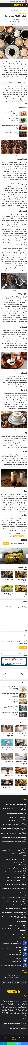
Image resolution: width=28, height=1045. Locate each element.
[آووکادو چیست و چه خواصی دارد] (21, 588)
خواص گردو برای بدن (22, 775)
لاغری (8, 980)
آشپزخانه (24, 975)
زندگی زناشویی (23, 977)
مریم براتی (18, 942)
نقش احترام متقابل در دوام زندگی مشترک (7, 734)
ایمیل (25, 630)
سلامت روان (10, 977)
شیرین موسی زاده (17, 953)
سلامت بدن (17, 977)
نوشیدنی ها (18, 540)
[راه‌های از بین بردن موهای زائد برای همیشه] (21, 756)
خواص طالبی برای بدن (8, 593)
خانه (25, 10)
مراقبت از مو (17, 982)
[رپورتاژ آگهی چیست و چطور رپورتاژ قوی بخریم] (7, 742)
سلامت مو (4, 977)
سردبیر (24, 19)
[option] (14, 556)
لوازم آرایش (24, 982)
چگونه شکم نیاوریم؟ (9, 775)
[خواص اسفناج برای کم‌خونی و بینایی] (23, 120)
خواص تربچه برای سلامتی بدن (11, 132)
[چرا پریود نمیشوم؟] (21, 728)
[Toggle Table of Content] (23, 83)
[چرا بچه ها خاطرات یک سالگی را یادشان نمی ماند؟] (23, 714)
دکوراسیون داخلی (12, 975)
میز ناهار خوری (23, 1028)
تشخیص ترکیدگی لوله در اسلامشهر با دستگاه (12, 1023)
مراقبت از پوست (10, 982)
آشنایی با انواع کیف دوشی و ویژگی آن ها (21, 748)
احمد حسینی (18, 964)
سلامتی (25, 980)
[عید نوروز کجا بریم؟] (7, 756)
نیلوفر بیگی (18, 958)
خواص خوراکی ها (14, 10)
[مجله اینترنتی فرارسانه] (19, 5)
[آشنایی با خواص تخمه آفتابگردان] (21, 574)
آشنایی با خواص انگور (9, 579)
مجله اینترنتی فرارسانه (21, 102)
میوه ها (4, 982)
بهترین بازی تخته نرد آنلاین (7, 788)
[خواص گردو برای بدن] (21, 770)
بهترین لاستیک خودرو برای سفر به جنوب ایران (10, 700)
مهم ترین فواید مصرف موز (14, 557)
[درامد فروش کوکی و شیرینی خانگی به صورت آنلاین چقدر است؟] (23, 695)
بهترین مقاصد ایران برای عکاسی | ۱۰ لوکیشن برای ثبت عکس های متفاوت (10, 706)
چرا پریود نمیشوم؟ (23, 734)
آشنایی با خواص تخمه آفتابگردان (22, 580)
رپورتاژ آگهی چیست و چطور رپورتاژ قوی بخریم (7, 748)
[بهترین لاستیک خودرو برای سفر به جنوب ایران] (23, 701)
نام (26, 625)
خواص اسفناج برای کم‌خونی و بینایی (10, 119)
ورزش (25, 985)
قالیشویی (13, 980)
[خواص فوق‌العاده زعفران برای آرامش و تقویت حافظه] (23, 127)
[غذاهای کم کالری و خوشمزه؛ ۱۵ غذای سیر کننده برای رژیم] (23, 689)
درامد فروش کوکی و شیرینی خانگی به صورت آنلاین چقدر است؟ (10, 694)
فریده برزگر (18, 947)
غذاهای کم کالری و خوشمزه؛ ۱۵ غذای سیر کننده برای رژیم (10, 687)
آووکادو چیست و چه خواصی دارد (21, 593)
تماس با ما (14, 1039)
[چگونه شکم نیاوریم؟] (7, 770)
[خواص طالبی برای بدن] (7, 588)
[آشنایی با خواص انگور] (7, 574)
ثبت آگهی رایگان (6, 1026)
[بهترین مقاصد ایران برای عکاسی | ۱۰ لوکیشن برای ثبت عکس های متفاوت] (23, 708)
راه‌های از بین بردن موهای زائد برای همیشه (21, 762)
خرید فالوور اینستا (23, 1031)
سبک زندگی (20, 10)
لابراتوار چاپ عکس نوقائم (14, 1028)
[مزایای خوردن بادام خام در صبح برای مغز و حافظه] (23, 113)
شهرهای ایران (19, 980)
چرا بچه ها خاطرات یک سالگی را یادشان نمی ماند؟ (9, 713)
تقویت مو (19, 975)
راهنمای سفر (5, 975)
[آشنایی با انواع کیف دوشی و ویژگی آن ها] (21, 742)
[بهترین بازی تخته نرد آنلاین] (7, 782)
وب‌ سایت (25, 636)
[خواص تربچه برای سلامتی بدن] (23, 134)
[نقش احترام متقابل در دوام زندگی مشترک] (7, 728)
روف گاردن (24, 1026)
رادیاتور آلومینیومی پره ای (16, 1026)
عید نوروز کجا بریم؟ (9, 761)
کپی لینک (6, 543)
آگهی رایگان (24, 1023)
